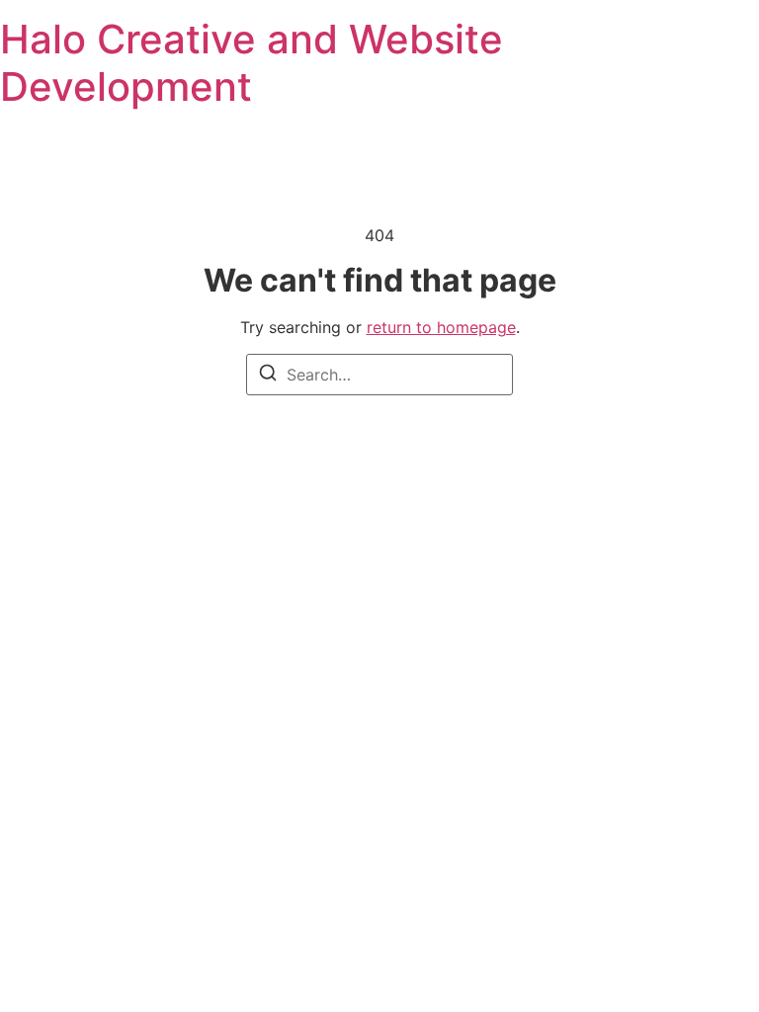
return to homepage (441, 327)
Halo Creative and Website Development (251, 63)
